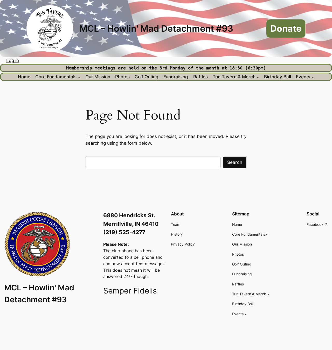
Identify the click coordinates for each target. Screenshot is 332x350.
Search (234, 162)
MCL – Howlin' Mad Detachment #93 (156, 28)
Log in (12, 60)
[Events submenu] (313, 76)
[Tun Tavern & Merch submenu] (258, 76)
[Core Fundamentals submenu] (79, 76)
